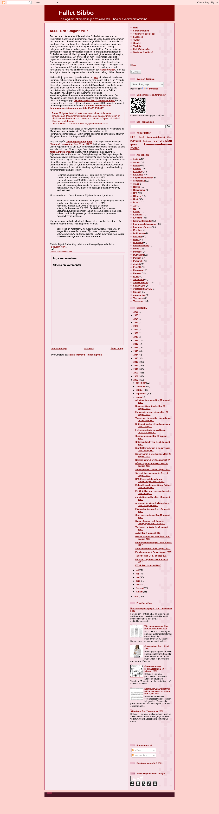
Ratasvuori (138, 270)
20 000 (136, 159)
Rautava (137, 273)
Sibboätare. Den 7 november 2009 (146, 711)
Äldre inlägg (117, 348)
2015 (136, 351)
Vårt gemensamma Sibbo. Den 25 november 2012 (157, 627)
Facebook (138, 37)
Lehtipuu (137, 236)
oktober (140, 390)
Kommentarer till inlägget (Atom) (85, 354)
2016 (136, 347)
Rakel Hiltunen (107, 69)
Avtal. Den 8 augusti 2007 (147, 533)
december (141, 383)
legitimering (139, 233)
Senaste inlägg (59, 348)
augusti (140, 397)
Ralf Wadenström (141, 49)
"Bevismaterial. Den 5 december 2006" (94, 100)
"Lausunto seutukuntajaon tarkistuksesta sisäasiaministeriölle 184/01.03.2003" (80, 106)
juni (138, 574)
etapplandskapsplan (143, 178)
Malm (169, 137)
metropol (137, 252)
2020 (136, 333)
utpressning (139, 295)
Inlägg (137, 750)
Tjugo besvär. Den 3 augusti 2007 (151, 556)
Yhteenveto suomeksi (143, 34)
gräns (133, 144)
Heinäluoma (139, 190)
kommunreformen (64, 251)
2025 (136, 315)
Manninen (138, 242)
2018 (136, 340)
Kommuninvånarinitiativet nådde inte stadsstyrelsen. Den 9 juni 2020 (157, 691)
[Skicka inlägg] (52, 249)
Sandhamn (147, 141)
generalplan (162, 140)
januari (139, 592)
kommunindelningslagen (145, 224)
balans (136, 165)
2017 (136, 344)
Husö (141, 137)
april (138, 581)
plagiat (136, 264)
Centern (137, 168)
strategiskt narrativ (142, 289)
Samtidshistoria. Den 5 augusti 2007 (152, 548)
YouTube (137, 46)
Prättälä (137, 267)
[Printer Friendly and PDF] (135, 73)
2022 (136, 326)
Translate (153, 89)
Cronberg (138, 171)
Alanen (136, 162)
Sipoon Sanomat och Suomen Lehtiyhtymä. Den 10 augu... (150, 522)
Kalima (136, 211)
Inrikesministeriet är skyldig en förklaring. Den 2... (150, 431)
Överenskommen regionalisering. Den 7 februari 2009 (155, 668)
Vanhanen (138, 298)
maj (138, 577)
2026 (136, 312)
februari (140, 588)
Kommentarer (140, 755)
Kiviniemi (137, 218)
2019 (136, 337)
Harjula (136, 187)
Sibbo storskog (140, 282)
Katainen (137, 215)
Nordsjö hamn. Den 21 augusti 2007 (152, 460)
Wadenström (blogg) (143, 52)
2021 (136, 329)
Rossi (136, 276)
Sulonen (137, 292)
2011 (136, 365)
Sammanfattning (141, 31)
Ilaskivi (136, 202)
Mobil (135, 28)
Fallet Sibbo (76, 12)
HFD (132, 137)
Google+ (137, 43)
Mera (133, 65)
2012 (136, 362)
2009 (136, 373)
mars (138, 584)
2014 (136, 355)
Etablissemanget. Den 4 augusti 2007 (153, 552)
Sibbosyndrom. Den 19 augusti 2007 (152, 469)
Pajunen (137, 258)
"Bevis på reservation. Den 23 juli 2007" (71, 144)
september (141, 393)
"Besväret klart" (58, 247)
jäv (134, 208)
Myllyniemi (135, 141)
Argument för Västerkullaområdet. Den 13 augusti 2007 (152, 504)
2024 (136, 319)
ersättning (138, 174)
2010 (136, 369)
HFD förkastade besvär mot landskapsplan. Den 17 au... (149, 480)
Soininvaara (139, 286)
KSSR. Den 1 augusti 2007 (69, 31)
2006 (136, 596)
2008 (136, 376)
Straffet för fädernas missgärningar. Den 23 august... (152, 449)
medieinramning (141, 245)
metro (134, 148)
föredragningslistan (60, 152)
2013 (136, 358)
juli (137, 570)
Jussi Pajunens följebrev (79, 141)
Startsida (89, 348)
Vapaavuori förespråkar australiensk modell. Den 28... (153, 419)
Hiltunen (137, 196)
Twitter (136, 40)
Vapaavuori (138, 301)
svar (96, 77)
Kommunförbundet (156, 137)
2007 (136, 380)
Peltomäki (138, 261)
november (141, 386)
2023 (136, 322)
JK (134, 205)
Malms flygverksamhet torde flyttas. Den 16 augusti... (153, 486)
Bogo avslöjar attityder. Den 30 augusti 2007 (150, 407)
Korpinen (137, 230)
